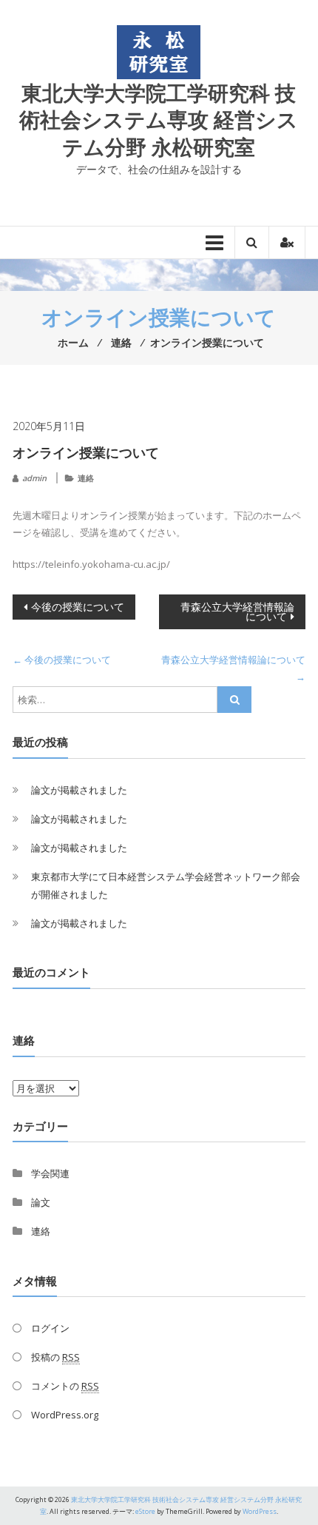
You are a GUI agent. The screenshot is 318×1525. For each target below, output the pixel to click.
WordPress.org (64, 1414)
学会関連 (50, 1173)
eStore (145, 1511)
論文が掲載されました (79, 790)
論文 (40, 1202)
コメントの (65, 1385)
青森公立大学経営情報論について (237, 611)
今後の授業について (77, 607)
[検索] (234, 699)
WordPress (260, 1511)
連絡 (86, 477)
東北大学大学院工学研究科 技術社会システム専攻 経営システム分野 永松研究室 (158, 119)
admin (34, 477)
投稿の (55, 1357)
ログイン (50, 1328)
